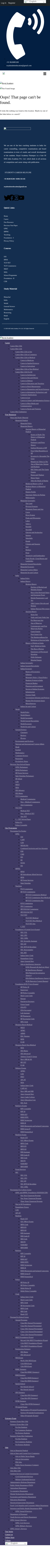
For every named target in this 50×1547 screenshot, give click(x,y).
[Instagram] (16, 197)
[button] (44, 74)
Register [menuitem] (11, 3)
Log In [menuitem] (3, 3)
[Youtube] (21, 197)
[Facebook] (12, 197)
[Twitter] (7, 197)
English (32, 1)
